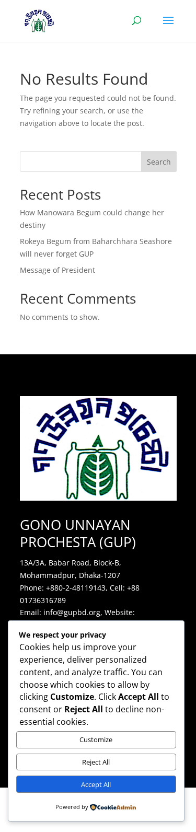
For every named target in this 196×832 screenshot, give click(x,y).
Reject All (96, 762)
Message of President (57, 270)
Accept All (96, 784)
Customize (95, 739)
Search (159, 162)
